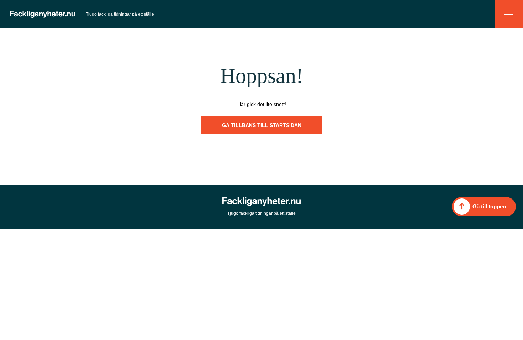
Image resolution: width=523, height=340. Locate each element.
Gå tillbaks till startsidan (261, 125)
